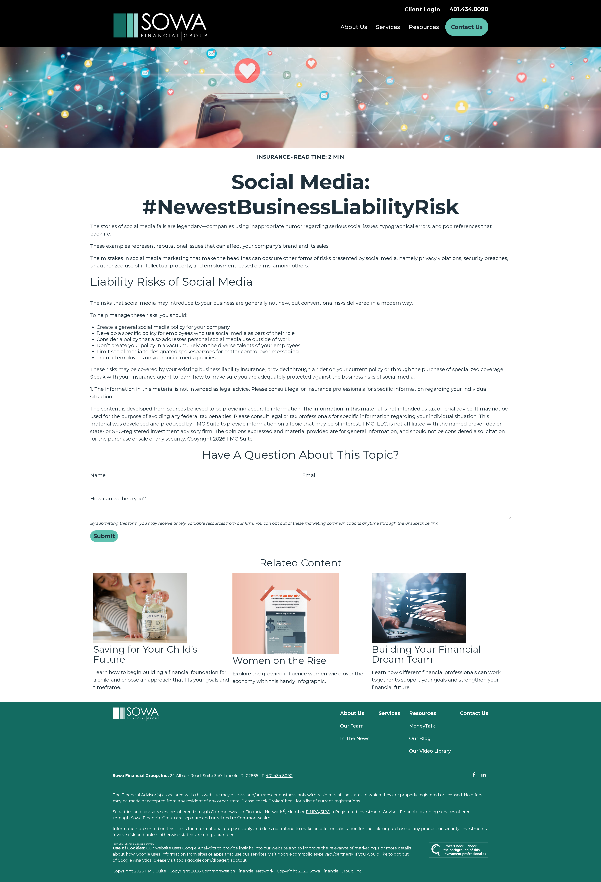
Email (309, 475)
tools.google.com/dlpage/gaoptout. (212, 860)
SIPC (325, 811)
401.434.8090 (468, 9)
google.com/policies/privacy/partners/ (315, 854)
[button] (354, 27)
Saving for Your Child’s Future (145, 654)
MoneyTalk (422, 726)
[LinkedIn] (483, 774)
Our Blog (420, 738)
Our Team (352, 726)
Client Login (422, 9)
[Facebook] (474, 774)
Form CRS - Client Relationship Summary (133, 844)
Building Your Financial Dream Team (426, 654)
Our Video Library (430, 751)
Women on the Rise (279, 660)
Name (98, 475)
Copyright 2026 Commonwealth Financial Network (221, 871)
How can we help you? (118, 498)
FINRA (312, 811)
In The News (355, 738)
